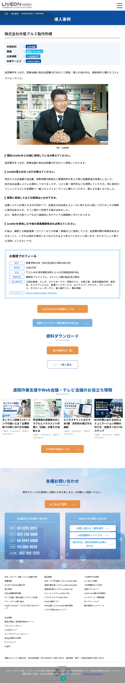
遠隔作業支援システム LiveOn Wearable (60, 585)
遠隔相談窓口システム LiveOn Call (58, 589)
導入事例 (14, 13)
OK (63, 678)
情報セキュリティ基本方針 (15, 658)
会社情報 (8, 617)
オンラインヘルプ (91, 601)
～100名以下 (33, 56)
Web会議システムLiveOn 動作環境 (58, 605)
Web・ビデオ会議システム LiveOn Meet (60, 581)
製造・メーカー (34, 51)
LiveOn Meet (33, 61)
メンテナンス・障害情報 (94, 597)
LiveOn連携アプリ (51, 601)
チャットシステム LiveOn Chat (57, 593)
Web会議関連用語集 (13, 593)
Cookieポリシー (11, 629)
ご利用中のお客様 (91, 576)
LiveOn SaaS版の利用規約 (94, 593)
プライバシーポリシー (14, 625)
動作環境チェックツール (94, 605)
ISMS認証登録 (33, 658)
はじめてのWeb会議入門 (15, 585)
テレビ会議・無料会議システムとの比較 (21, 597)
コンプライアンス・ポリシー (16, 634)
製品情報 (48, 576)
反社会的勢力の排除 (13, 638)
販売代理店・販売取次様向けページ (19, 621)
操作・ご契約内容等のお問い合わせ (89, 658)
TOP (6, 13)
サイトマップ (10, 642)
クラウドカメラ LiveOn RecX (56, 597)
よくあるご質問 (90, 581)
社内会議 (31, 46)
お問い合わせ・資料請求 (63, 658)
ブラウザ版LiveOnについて (55, 609)
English (8, 646)
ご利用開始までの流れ (93, 585)
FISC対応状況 (46, 658)
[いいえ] (121, 674)
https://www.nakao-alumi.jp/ (41, 292)
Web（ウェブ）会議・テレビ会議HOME (21, 576)
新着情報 (8, 581)
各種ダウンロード (91, 589)
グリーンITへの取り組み (14, 601)
